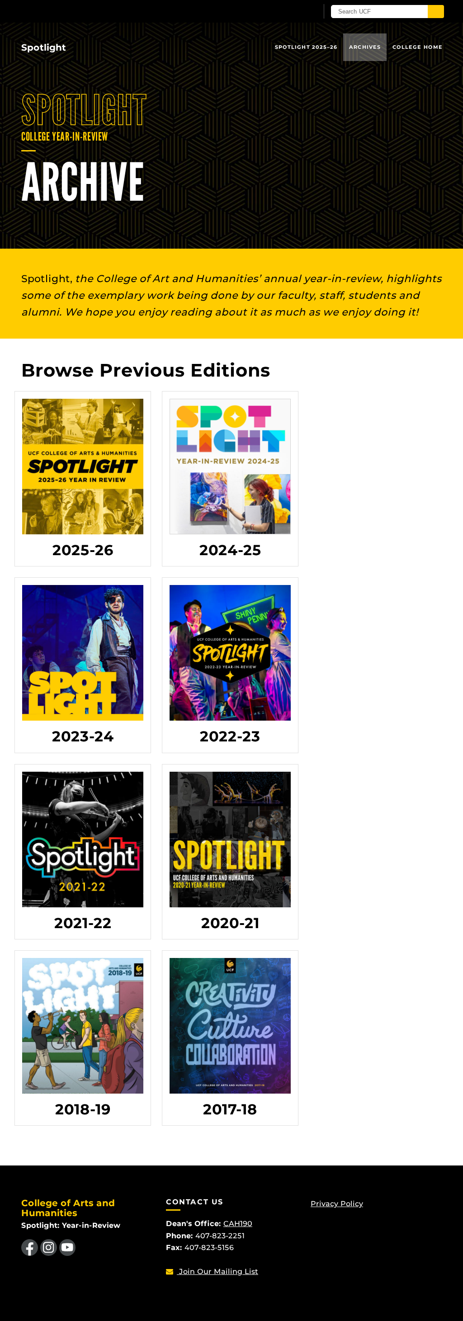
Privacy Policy (337, 1203)
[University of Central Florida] (86, 11)
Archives (365, 47)
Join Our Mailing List (217, 1271)
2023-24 (83, 736)
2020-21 (230, 923)
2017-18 (230, 1109)
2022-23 (230, 736)
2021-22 (83, 923)
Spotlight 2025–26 (306, 47)
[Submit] (436, 11)
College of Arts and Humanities (68, 1208)
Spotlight (43, 47)
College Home (417, 47)
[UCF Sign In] (289, 11)
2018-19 (83, 1109)
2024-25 (230, 550)
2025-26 (82, 550)
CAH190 (237, 1223)
